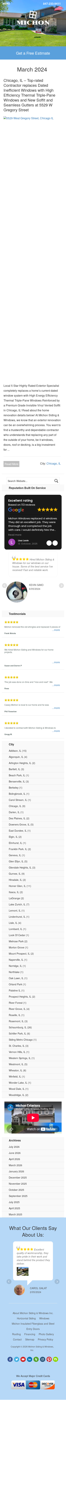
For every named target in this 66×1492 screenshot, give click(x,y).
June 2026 (15, 1153)
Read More (11, 464)
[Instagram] (43, 1359)
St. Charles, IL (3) (19, 1045)
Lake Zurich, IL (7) (19, 904)
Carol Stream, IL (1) (20, 800)
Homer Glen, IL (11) (20, 886)
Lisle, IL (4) (15, 923)
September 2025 (18, 1196)
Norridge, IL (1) (17, 966)
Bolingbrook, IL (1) (19, 793)
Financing (29, 1334)
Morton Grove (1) (18, 947)
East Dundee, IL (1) (20, 830)
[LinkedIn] (30, 1359)
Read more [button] (52, 535)
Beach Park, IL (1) (19, 775)
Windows (44, 1318)
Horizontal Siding (26, 1318)
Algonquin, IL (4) (18, 757)
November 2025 (18, 1183)
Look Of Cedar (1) (19, 935)
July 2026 (14, 1146)
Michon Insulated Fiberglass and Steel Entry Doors (33, 1326)
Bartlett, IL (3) (16, 769)
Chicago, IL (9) (17, 806)
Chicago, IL (53, 463)
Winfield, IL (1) (17, 1076)
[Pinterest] (49, 1359)
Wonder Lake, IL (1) (20, 1082)
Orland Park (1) (17, 984)
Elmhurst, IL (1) (17, 843)
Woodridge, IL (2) (18, 1095)
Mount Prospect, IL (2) (21, 953)
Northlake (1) (16, 972)
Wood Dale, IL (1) (19, 1089)
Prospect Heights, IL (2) (22, 996)
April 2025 (14, 1208)
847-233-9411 (52, 4)
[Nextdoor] (56, 1359)
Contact (17, 1339)
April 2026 (14, 1159)
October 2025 (16, 1189)
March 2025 (15, 1214)
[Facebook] (10, 1359)
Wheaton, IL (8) (17, 1070)
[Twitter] (17, 1359)
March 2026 (15, 1165)
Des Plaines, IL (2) (19, 818)
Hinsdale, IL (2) (17, 880)
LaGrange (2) (16, 898)
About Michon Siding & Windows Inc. (33, 1313)
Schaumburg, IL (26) (20, 1027)
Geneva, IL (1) (17, 855)
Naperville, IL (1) (18, 959)
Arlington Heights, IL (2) (22, 763)
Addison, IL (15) (18, 750)
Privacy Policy (45, 1339)
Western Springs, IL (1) (22, 1058)
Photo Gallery (46, 1334)
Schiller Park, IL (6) (19, 1033)
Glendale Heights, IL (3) (22, 867)
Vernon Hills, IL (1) (19, 1052)
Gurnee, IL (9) (17, 873)
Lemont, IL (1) (17, 910)
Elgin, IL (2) (15, 836)
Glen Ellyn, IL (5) (18, 861)
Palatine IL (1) (16, 990)
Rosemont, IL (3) (18, 1021)
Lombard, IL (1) (17, 929)
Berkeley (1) (15, 787)
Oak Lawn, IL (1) (18, 978)
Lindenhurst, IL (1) (19, 916)
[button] (55, 543)
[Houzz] (36, 1359)
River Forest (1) (17, 1002)
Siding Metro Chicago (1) (23, 1039)
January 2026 (16, 1171)
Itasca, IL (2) (16, 892)
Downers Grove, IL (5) (21, 824)
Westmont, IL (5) (18, 1064)
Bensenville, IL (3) (19, 781)
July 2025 (14, 1202)
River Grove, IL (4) (19, 1009)
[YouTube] (23, 1359)
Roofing (16, 1334)
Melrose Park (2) (18, 941)
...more (56, 630)
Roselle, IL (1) (16, 1015)
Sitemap (29, 1339)
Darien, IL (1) (16, 812)
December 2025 (18, 1177)
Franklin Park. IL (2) (20, 849)
